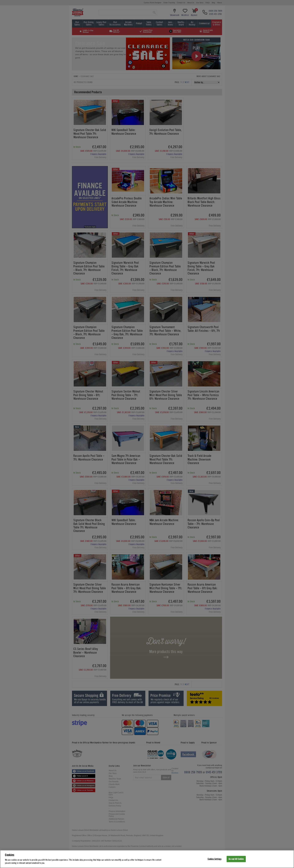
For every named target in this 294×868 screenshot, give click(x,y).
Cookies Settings (214, 858)
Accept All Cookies (236, 858)
